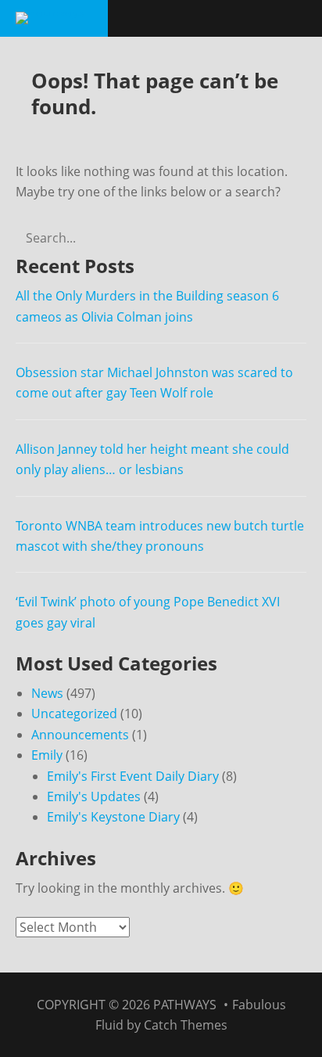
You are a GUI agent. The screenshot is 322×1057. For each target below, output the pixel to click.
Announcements (80, 734)
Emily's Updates (94, 796)
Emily (47, 755)
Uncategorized (74, 713)
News (47, 693)
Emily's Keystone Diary (113, 816)
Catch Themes (185, 1025)
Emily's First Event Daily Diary (133, 776)
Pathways (184, 1004)
